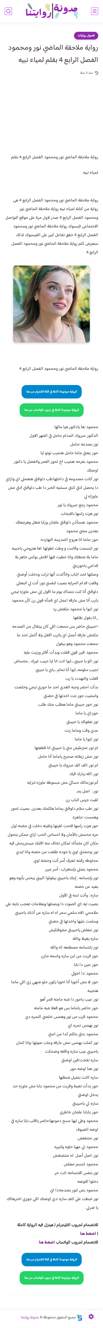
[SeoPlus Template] (79, 1317)
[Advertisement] (51, 105)
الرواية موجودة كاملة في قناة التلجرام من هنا (51, 391)
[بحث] (8, 11)
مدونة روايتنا (30, 1317)
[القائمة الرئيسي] (94, 11)
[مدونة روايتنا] (51, 11)
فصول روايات (86, 36)
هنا (82, 1233)
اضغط (90, 1233)
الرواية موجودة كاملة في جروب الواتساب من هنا (51, 410)
